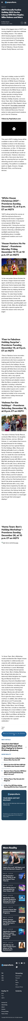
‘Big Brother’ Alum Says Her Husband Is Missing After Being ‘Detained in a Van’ (9, 900)
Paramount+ (19, 975)
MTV (2, 993)
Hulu (17, 984)
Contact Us (4, 1002)
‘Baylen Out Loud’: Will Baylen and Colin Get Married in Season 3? (14, 868)
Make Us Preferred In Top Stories (14, 733)
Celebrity (19, 991)
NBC (2, 978)
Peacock (18, 978)
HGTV (2, 728)
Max (17, 980)
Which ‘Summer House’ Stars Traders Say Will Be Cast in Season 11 (9, 922)
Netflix (17, 982)
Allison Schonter (6, 21)
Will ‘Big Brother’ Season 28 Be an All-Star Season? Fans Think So (9, 878)
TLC (2, 995)
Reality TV (4, 991)
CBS (2, 980)
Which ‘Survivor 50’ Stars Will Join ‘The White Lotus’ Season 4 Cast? (14, 765)
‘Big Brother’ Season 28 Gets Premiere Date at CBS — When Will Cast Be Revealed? (9, 934)
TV (2, 973)
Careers (3, 1009)
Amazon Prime (19, 987)
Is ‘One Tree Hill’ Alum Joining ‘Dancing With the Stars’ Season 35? (15, 786)
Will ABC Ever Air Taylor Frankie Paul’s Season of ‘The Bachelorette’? (9, 947)
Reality (3, 7)
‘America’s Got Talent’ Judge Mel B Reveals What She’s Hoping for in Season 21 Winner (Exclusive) (11, 747)
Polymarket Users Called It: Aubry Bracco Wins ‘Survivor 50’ (14, 759)
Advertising (4, 1004)
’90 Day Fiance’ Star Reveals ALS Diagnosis (14, 779)
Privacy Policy (6, 816)
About (3, 1007)
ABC (2, 975)
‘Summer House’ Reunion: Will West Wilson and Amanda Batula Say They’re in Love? (15, 772)
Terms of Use (10, 815)
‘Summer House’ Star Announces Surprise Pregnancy (9, 911)
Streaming (19, 973)
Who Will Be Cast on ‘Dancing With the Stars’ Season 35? (9, 889)
